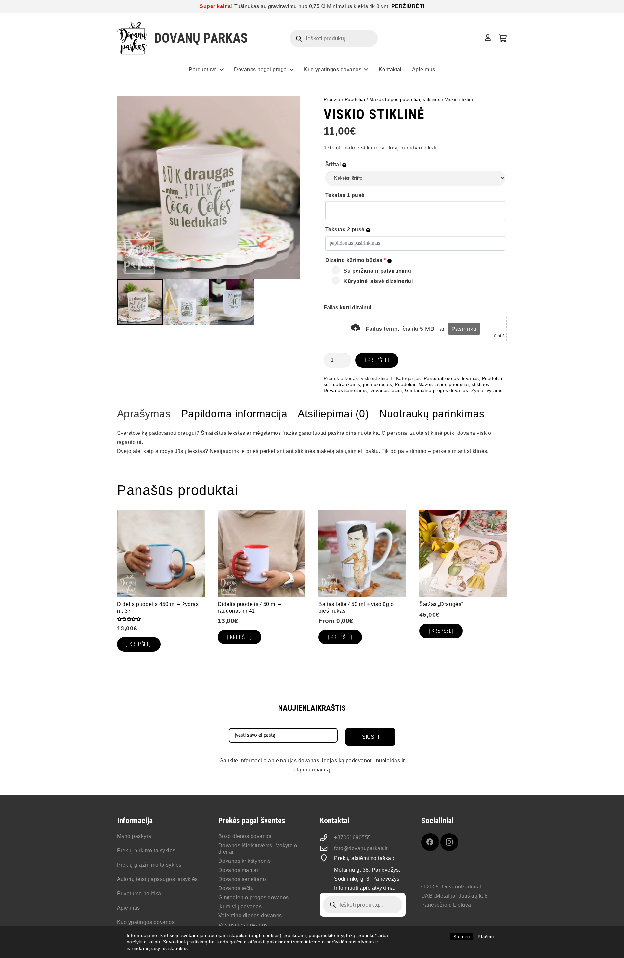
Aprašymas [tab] (144, 414)
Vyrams (495, 390)
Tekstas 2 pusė (345, 229)
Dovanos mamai (238, 870)
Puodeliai (355, 99)
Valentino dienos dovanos (250, 915)
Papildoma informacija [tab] (234, 414)
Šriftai (333, 164)
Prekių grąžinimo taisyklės (149, 865)
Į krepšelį (377, 360)
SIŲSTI (370, 737)
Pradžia (332, 99)
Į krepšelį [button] (441, 631)
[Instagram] (449, 842)
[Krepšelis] (503, 38)
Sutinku (461, 936)
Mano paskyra (134, 836)
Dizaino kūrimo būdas (355, 260)
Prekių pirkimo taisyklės (146, 850)
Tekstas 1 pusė (345, 195)
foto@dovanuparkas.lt (361, 848)
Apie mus (128, 908)
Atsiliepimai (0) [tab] (333, 414)
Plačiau (486, 936)
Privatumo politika (139, 893)
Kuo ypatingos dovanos (146, 922)
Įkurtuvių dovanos (240, 906)
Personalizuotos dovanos (451, 378)
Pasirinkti (464, 329)
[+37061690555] (327, 837)
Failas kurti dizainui (347, 307)
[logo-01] (132, 38)
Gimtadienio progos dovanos (436, 390)
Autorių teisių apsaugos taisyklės (157, 879)
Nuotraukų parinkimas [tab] (432, 414)
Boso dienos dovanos (244, 836)
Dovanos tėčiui (386, 390)
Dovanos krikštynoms (244, 861)
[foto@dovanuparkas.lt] (327, 848)
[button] (222, 69)
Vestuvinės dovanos (243, 924)
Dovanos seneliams (345, 390)
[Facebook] (430, 842)
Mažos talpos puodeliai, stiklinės (405, 99)
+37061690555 (352, 837)
